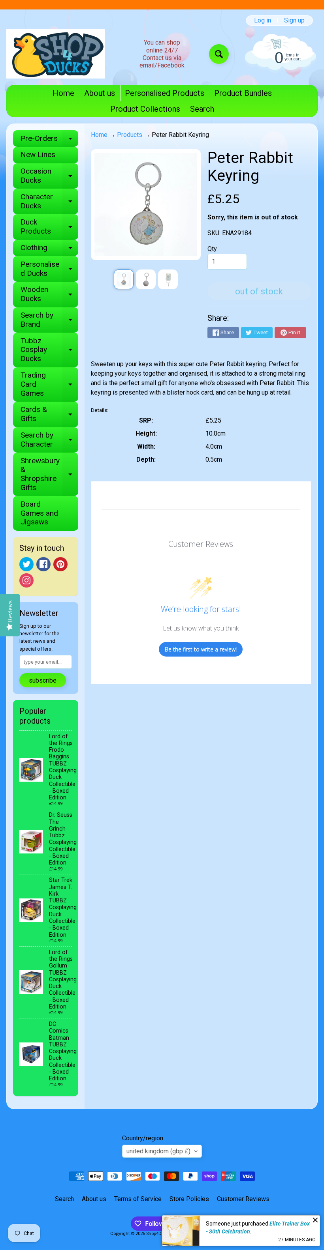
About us (99, 93)
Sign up (294, 20)
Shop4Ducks (158, 1233)
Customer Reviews (243, 1199)
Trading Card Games (49, 384)
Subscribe (43, 680)
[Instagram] (26, 580)
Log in (262, 20)
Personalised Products (164, 93)
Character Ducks (49, 201)
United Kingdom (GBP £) (158, 1151)
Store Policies (189, 1199)
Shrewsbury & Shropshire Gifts (49, 474)
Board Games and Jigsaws (39, 513)
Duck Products (49, 226)
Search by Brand (49, 320)
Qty (212, 249)
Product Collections (145, 109)
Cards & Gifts (49, 414)
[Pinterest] (60, 564)
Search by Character (49, 439)
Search (202, 109)
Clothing (49, 249)
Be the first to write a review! (201, 649)
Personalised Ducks (49, 269)
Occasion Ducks (49, 176)
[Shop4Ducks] (55, 54)
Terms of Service (138, 1199)
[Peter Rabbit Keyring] (124, 279)
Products (129, 134)
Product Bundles (243, 93)
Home (63, 93)
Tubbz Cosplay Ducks (49, 349)
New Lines (38, 154)
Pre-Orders (49, 140)
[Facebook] (43, 564)
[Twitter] (26, 564)
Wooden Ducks (49, 294)
